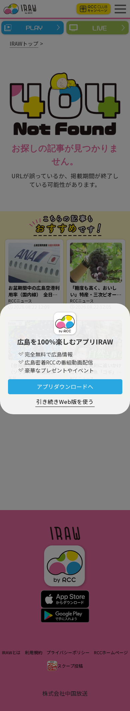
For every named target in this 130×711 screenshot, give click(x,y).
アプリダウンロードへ (65, 387)
